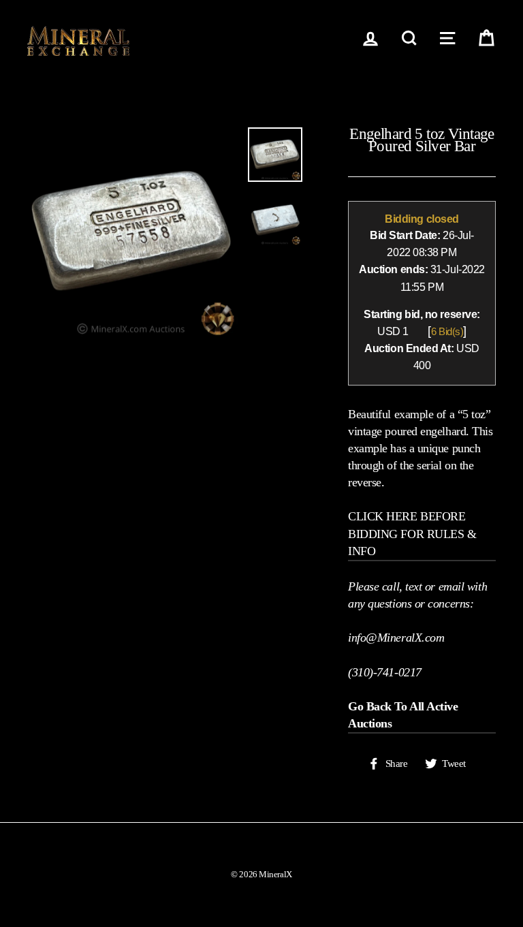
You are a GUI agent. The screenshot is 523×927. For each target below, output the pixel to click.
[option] (132, 232)
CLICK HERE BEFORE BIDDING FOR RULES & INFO (412, 533)
